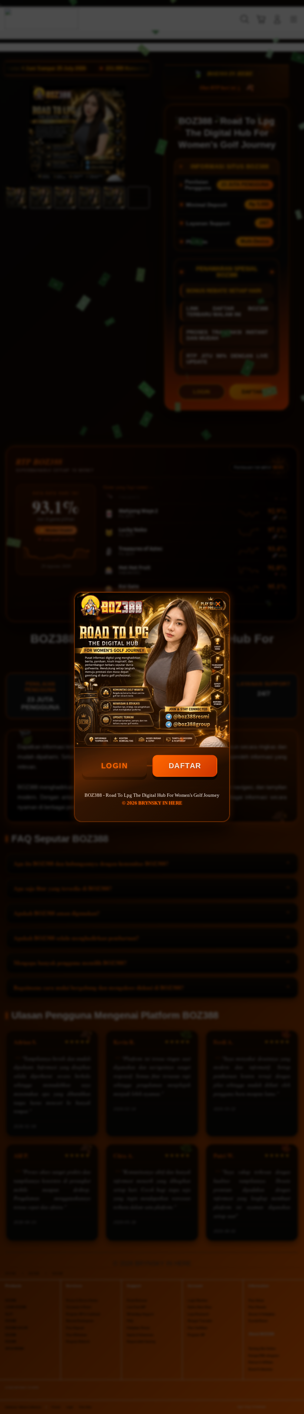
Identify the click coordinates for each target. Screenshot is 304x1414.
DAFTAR (185, 766)
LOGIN (114, 766)
